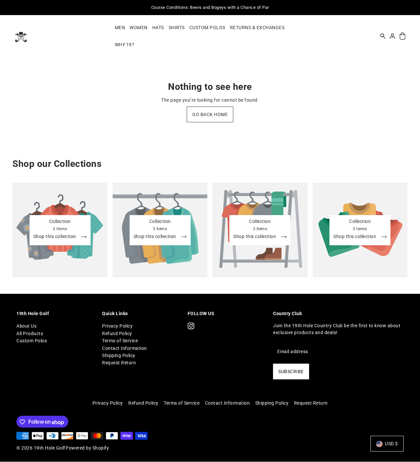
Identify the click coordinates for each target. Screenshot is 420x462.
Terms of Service (120, 340)
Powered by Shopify (87, 448)
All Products (29, 333)
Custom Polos (31, 340)
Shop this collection (55, 236)
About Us (26, 326)
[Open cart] (402, 36)
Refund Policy (117, 333)
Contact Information (124, 348)
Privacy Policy (117, 326)
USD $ (391, 444)
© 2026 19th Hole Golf (40, 448)
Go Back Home (210, 114)
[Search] (383, 36)
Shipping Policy (119, 355)
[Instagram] (191, 325)
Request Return (119, 362)
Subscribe (291, 371)
